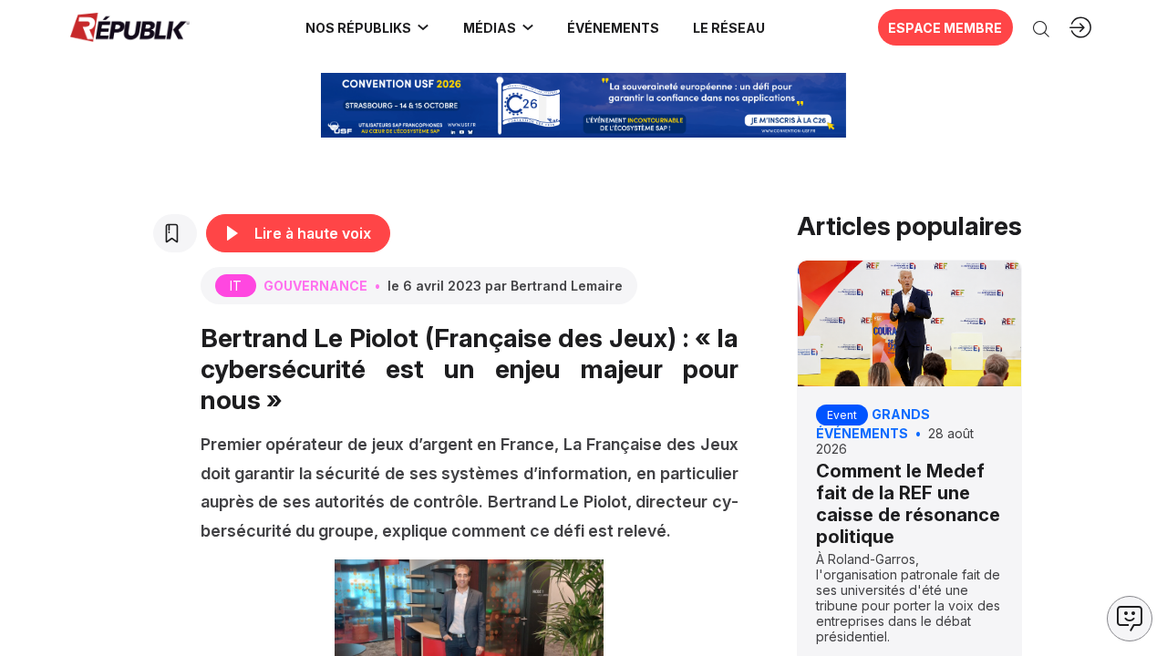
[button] (613, 27)
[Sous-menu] (423, 27)
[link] (367, 27)
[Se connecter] (1080, 27)
